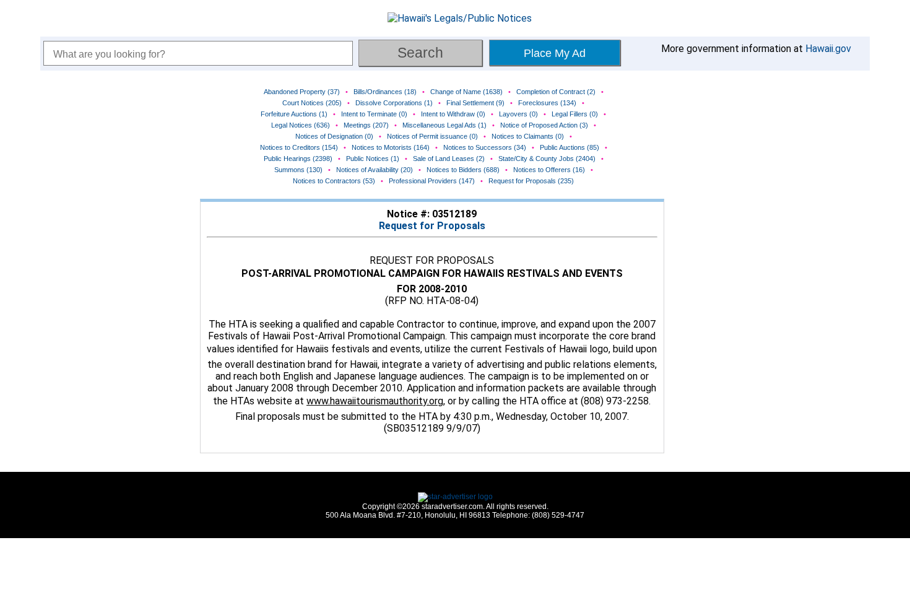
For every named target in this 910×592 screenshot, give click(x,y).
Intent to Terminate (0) (374, 114)
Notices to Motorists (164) (391, 147)
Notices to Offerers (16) (549, 169)
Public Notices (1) (372, 158)
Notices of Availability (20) (374, 169)
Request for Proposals (432, 226)
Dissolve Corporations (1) (394, 103)
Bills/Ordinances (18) (385, 91)
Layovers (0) (518, 114)
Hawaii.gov (828, 48)
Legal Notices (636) (300, 125)
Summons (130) (298, 169)
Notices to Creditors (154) (299, 147)
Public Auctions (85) (569, 147)
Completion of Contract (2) (556, 91)
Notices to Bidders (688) (463, 169)
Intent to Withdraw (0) (453, 114)
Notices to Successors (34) (484, 147)
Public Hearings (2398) (298, 158)
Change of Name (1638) (466, 91)
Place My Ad (555, 53)
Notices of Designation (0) (334, 136)
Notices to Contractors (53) (334, 181)
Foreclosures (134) (547, 103)
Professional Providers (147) (432, 181)
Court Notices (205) (312, 103)
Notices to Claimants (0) (528, 136)
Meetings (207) (366, 125)
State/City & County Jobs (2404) (547, 158)
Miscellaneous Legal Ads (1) (444, 125)
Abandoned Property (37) (302, 91)
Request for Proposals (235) (531, 181)
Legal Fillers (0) (575, 114)
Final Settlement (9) (475, 103)
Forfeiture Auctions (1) (294, 114)
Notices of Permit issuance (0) (432, 136)
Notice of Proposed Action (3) (544, 125)
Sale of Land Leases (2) (449, 158)
